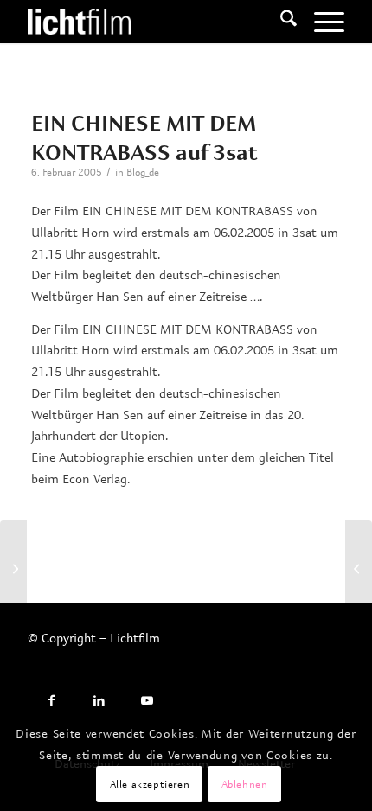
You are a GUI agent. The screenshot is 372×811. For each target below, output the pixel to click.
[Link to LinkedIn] (99, 701)
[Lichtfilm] (154, 21)
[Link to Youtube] (146, 701)
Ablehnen (244, 783)
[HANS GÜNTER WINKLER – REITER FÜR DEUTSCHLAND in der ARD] (13, 568)
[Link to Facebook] (51, 701)
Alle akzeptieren (150, 783)
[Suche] (280, 21)
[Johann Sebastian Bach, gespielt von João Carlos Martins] (358, 568)
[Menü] (320, 21)
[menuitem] (280, 21)
